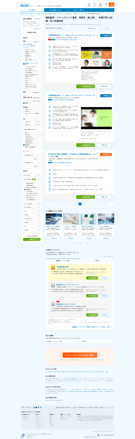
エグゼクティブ (39, 424)
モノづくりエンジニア (40, 417)
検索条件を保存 (32, 32)
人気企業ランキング (81, 418)
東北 (50, 417)
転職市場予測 (82, 420)
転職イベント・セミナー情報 (66, 416)
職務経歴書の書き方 (95, 416)
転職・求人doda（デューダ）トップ (28, 13)
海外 (50, 427)
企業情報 (99, 420)
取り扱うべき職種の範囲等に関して (81, 407)
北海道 (51, 416)
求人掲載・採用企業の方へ (108, 431)
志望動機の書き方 (103, 416)
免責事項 (102, 407)
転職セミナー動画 (63, 418)
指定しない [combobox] (28, 121)
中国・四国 (52, 424)
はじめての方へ (25, 416)
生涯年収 (92, 418)
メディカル (38, 418)
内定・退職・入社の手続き (99, 417)
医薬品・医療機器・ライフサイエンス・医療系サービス (60, 13)
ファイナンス (38, 421)
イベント (102, 10)
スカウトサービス (25, 420)
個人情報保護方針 (29, 437)
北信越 (38, 13)
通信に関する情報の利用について (66, 407)
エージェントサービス (26, 418)
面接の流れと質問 (89, 417)
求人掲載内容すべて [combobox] (29, 155)
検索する (32, 239)
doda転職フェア (63, 417)
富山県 (42, 13)
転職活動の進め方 (80, 416)
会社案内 (93, 431)
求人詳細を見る (85, 86)
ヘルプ (112, 407)
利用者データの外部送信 (93, 407)
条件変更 (38, 19)
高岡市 (46, 13)
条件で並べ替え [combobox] (92, 28)
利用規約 (57, 407)
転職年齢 (101, 418)
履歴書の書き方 (88, 416)
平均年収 (88, 418)
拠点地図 (99, 431)
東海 (50, 420)
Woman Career (38, 427)
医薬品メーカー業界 (29, 49)
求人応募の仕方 (82, 417)
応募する (106, 35)
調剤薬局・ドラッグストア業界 (80, 13)
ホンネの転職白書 (88, 420)
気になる (105, 86)
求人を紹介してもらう (56, 10)
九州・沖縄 (52, 425)
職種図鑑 (95, 420)
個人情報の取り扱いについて (31, 435)
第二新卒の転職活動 (109, 417)
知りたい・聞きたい (79, 10)
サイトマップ (107, 407)
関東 (50, 418)
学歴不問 (84, 341)
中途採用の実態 (107, 418)
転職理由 (96, 418)
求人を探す (32, 10)
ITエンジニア (38, 416)
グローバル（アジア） (40, 425)
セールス (37, 420)
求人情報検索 (24, 417)
